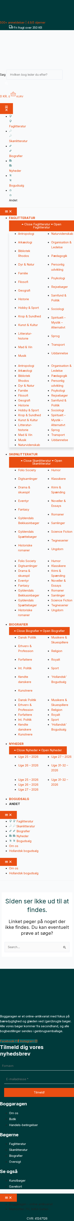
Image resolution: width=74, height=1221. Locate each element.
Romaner (57, 514)
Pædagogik (59, 256)
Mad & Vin (25, 347)
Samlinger (58, 523)
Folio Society (27, 470)
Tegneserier (59, 540)
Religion (56, 651)
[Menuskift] (6, 108)
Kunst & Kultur (28, 325)
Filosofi (23, 282)
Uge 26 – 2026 (28, 765)
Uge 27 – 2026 (61, 757)
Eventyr (23, 501)
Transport (58, 345)
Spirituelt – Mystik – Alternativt (58, 322)
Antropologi (26, 234)
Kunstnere (25, 690)
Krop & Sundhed (29, 316)
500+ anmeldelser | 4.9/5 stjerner (22, 22)
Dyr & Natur (26, 264)
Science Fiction (61, 532)
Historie (23, 299)
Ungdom (57, 549)
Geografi (24, 290)
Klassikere (58, 479)
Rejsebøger (59, 287)
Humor (56, 470)
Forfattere (25, 659)
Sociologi (57, 309)
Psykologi (58, 278)
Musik (22, 356)
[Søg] (6, 84)
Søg (3, 74)
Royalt (55, 659)
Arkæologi (25, 242)
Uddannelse (59, 353)
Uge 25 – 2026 (28, 757)
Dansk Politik (27, 637)
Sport (55, 668)
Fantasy (23, 509)
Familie (23, 273)
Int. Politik (25, 668)
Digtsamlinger (27, 479)
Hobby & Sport (28, 308)
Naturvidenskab (62, 234)
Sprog (55, 336)
